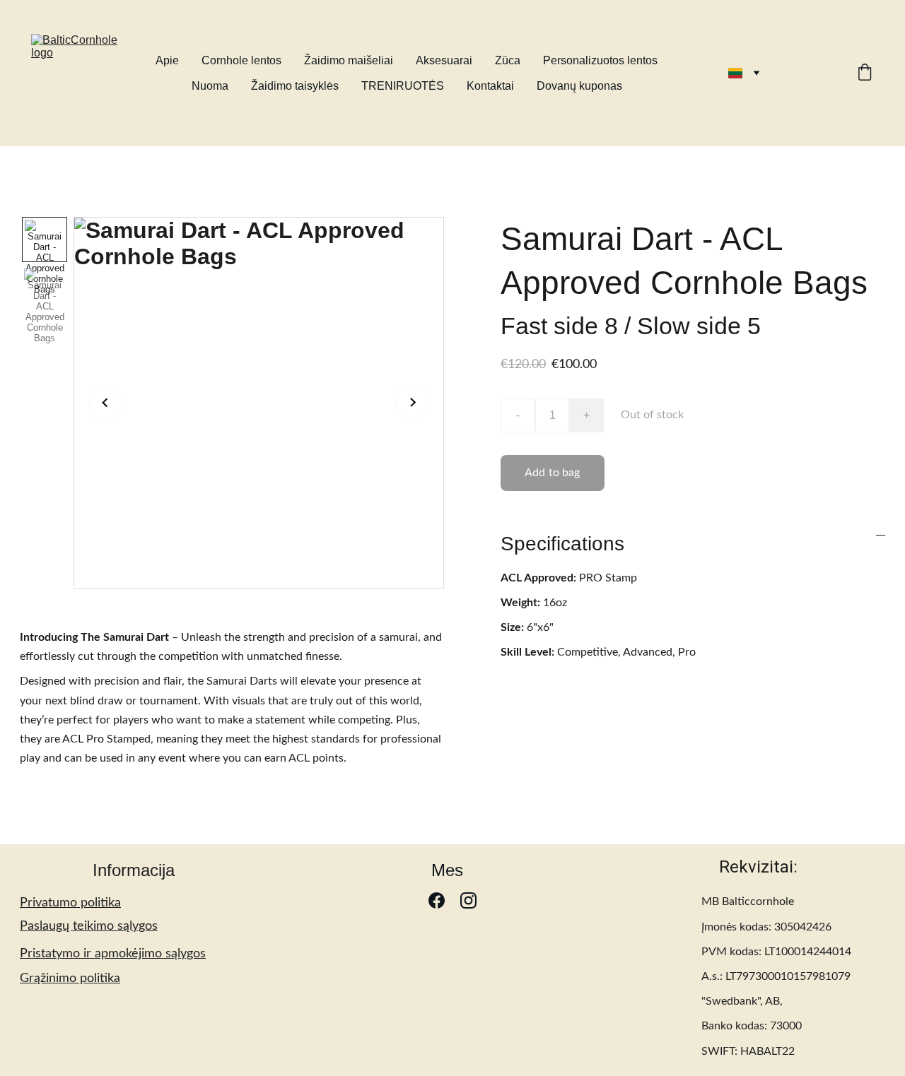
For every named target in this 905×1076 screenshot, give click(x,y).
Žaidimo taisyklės (295, 86)
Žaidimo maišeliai (348, 60)
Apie (167, 60)
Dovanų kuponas (579, 86)
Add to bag (552, 472)
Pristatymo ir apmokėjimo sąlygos (113, 953)
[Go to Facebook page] (436, 900)
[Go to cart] (865, 73)
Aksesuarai (444, 60)
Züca (507, 60)
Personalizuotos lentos (600, 60)
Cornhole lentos (241, 60)
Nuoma (210, 86)
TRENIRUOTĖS (402, 86)
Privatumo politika (70, 903)
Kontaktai (490, 86)
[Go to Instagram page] (468, 900)
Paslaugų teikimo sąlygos (89, 926)
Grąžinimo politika (70, 978)
